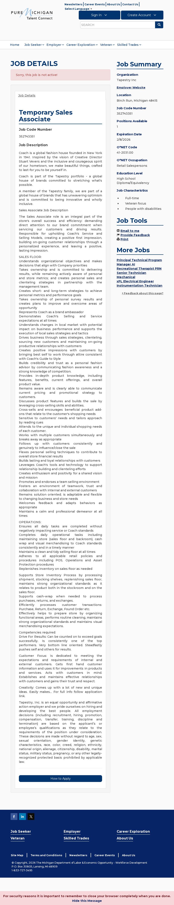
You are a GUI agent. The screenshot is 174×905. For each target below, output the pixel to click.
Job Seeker (33, 45)
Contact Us (130, 4)
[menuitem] (14, 45)
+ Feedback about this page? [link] (142, 293)
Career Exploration (80, 45)
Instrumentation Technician (139, 285)
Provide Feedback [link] (135, 235)
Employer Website (131, 87)
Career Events (94, 4)
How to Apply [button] (61, 778)
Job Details (26, 95)
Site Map (17, 855)
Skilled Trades (128, 45)
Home (14, 45)
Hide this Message (87, 901)
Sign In (96, 15)
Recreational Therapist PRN (139, 268)
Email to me (130, 231)
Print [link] (124, 239)
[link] (32, 13)
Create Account (140, 15)
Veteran (106, 45)
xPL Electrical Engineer (135, 281)
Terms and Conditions (46, 855)
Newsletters (73, 4)
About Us (113, 4)
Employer (53, 45)
